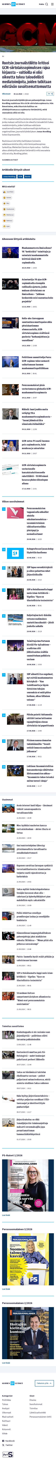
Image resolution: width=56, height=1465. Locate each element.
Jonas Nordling (9, 176)
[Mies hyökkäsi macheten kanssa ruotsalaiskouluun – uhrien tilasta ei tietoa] (8, 831)
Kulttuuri (6, 1421)
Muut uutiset (7, 1416)
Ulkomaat (6, 94)
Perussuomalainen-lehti (40, 1416)
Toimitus (34, 1408)
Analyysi (5, 1408)
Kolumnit (6, 1429)
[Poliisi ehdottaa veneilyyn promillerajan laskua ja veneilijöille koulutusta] (8, 919)
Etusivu (33, 1400)
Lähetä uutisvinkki (38, 1412)
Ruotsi (27, 176)
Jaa (49, 94)
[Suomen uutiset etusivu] (13, 4)
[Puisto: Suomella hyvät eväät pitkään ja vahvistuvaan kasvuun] (8, 961)
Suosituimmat (36, 1404)
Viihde (4, 1433)
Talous (5, 1404)
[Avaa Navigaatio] (52, 4)
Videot (5, 1425)
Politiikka (6, 1400)
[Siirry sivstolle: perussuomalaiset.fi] (14, 1454)
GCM (20, 176)
